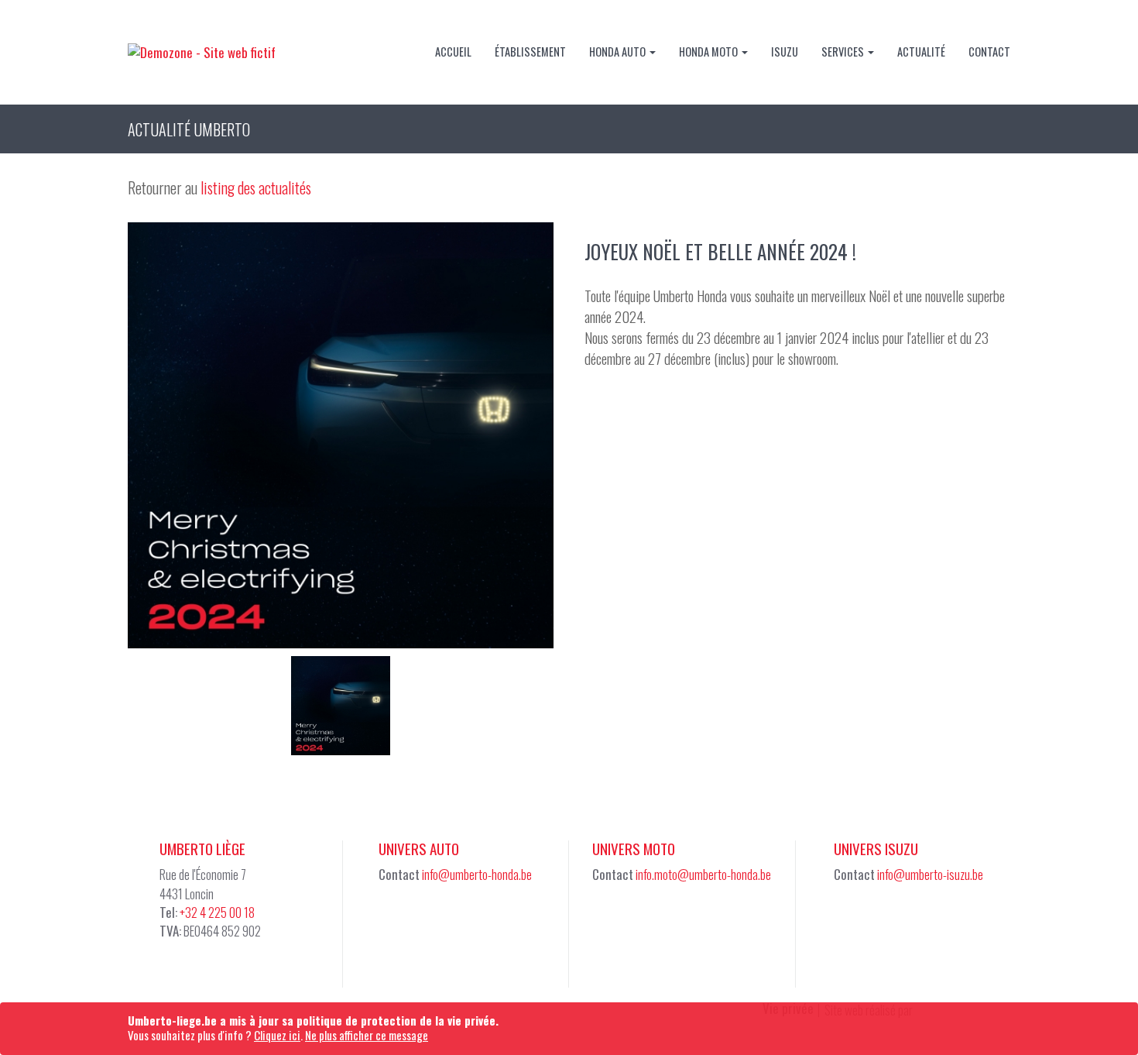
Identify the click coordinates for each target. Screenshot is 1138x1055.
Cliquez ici (277, 1034)
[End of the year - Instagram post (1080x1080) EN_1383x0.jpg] (341, 435)
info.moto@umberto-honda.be (703, 874)
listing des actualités (256, 187)
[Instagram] (646, 919)
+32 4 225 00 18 (217, 912)
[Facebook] (395, 919)
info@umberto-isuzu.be (930, 874)
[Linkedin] (432, 919)
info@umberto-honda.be (477, 874)
